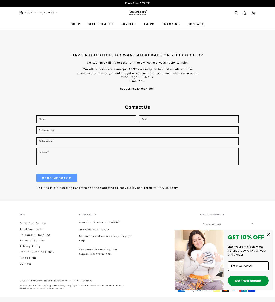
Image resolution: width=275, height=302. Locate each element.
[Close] (268, 234)
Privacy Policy (125, 187)
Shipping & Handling (35, 234)
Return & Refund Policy (37, 251)
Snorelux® (36, 281)
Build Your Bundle (33, 223)
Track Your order (32, 229)
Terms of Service (156, 187)
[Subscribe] (253, 224)
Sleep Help (28, 257)
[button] (236, 13)
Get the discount (248, 281)
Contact (25, 263)
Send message (56, 178)
